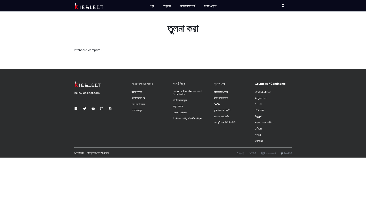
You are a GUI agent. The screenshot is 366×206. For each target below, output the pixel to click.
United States (263, 92)
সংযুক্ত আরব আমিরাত (264, 122)
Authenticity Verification (187, 118)
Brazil (258, 104)
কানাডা (258, 134)
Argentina (261, 98)
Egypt (258, 116)
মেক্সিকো (258, 128)
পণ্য (152, 6)
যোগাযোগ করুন (138, 104)
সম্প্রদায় (167, 6)
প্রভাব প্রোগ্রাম (180, 112)
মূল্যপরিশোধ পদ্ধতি (222, 110)
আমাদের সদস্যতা (180, 100)
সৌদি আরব (259, 110)
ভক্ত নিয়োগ (178, 106)
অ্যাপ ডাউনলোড (221, 98)
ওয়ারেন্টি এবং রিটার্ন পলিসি (224, 122)
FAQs (217, 104)
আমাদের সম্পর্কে (187, 6)
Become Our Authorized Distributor (187, 92)
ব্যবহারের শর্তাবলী (221, 116)
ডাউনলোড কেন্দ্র (221, 92)
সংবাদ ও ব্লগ (210, 6)
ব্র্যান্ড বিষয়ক (137, 92)
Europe (259, 140)
